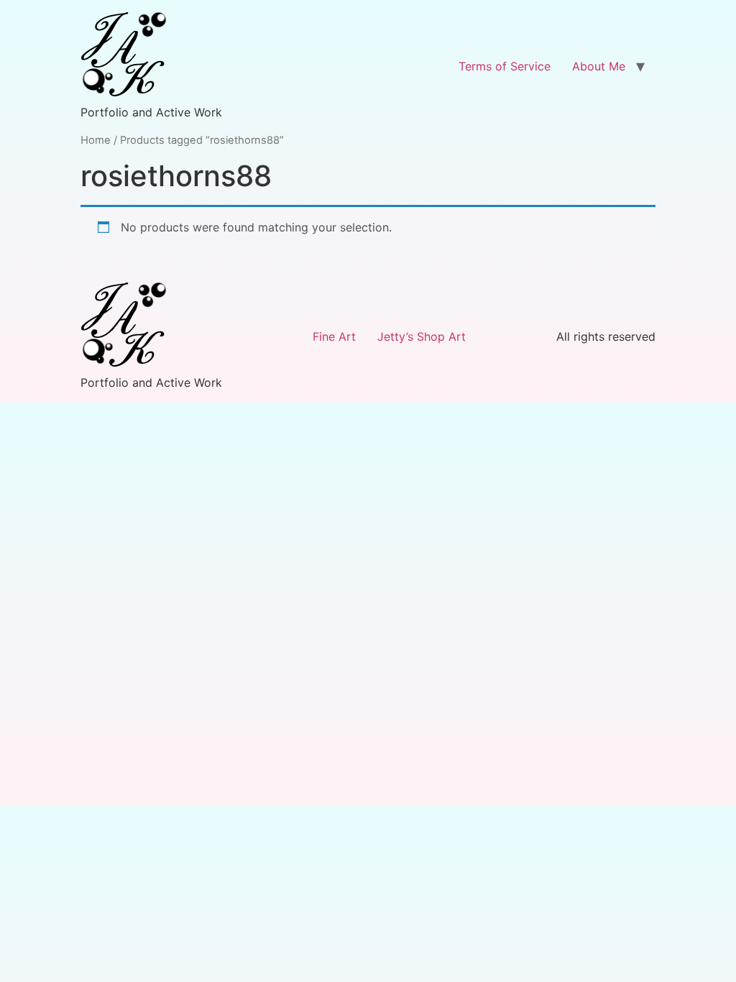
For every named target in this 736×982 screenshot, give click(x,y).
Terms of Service (505, 66)
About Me (598, 66)
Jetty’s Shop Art (421, 336)
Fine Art (334, 336)
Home (95, 140)
